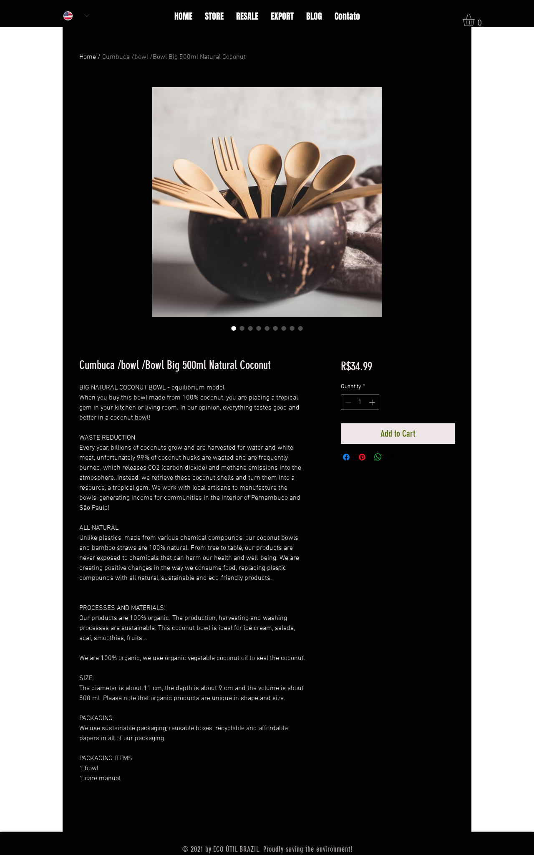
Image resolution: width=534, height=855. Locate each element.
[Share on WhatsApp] (378, 457)
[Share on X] (394, 457)
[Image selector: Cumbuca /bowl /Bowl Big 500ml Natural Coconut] (233, 328)
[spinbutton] (360, 402)
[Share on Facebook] (346, 457)
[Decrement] (347, 402)
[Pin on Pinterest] (362, 457)
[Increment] (373, 402)
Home (87, 57)
